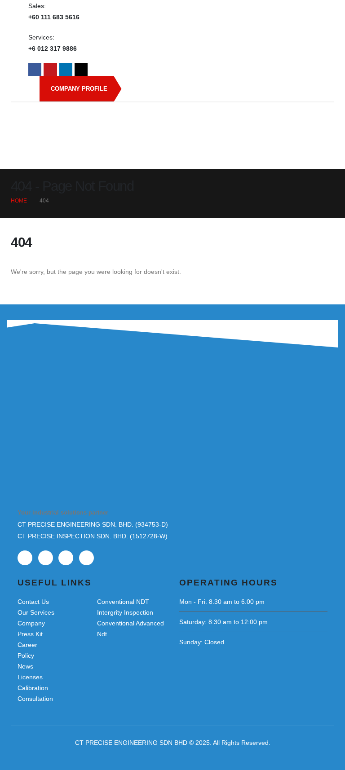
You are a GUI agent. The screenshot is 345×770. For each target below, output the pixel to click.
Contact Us (33, 601)
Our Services (36, 612)
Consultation (35, 698)
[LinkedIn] (65, 69)
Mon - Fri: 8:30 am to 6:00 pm (222, 601)
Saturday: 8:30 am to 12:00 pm (223, 621)
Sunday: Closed (201, 642)
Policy (26, 655)
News (25, 666)
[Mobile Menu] (303, 158)
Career (27, 644)
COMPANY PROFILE (79, 88)
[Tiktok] (81, 69)
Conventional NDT (123, 601)
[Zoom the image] (62, 412)
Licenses (30, 677)
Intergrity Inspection (125, 612)
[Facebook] (34, 69)
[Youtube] (50, 69)
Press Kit (30, 634)
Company (31, 623)
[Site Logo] (172, 122)
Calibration (33, 687)
